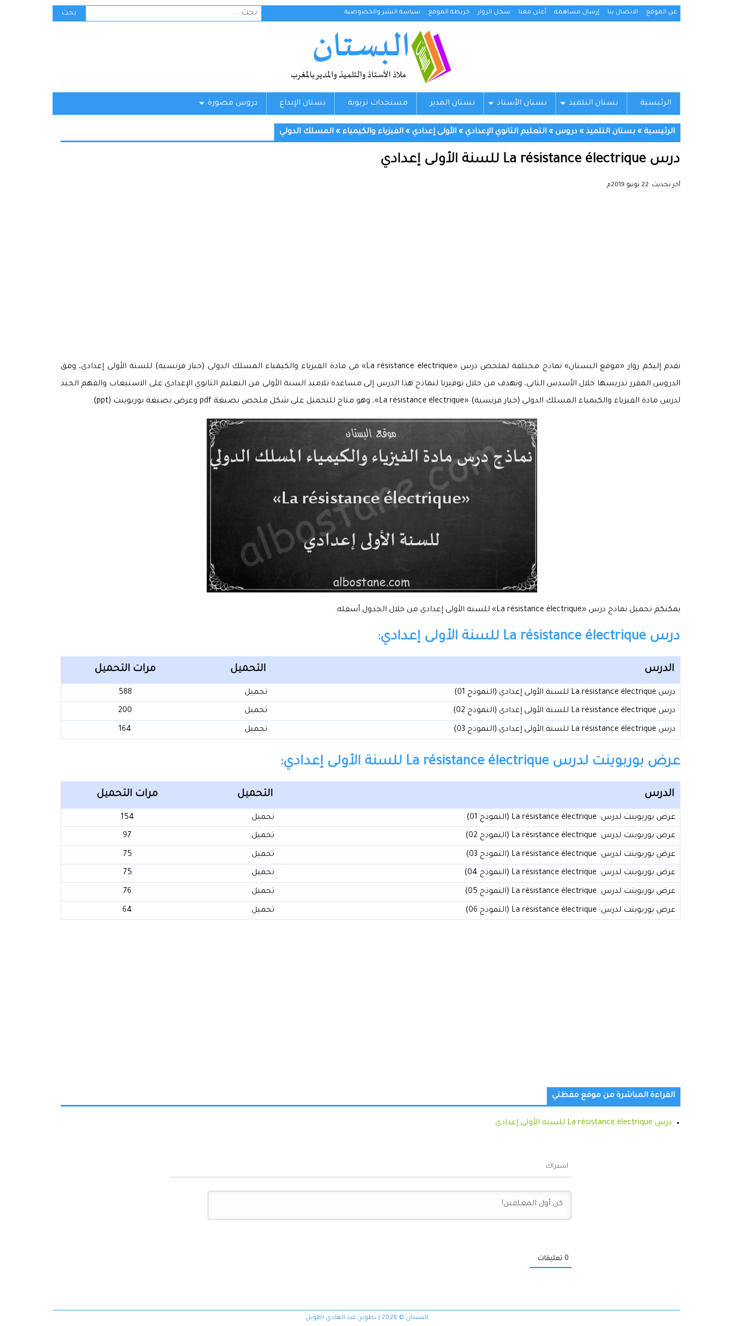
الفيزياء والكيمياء (373, 132)
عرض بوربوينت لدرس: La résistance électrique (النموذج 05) (570, 892)
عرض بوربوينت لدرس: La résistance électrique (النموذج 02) (570, 836)
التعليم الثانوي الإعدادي (506, 132)
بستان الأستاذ (522, 103)
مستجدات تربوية (378, 103)
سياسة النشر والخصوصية (382, 12)
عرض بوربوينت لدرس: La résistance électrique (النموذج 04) (570, 873)
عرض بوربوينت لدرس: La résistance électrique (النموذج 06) (570, 910)
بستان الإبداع (303, 103)
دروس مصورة (233, 103)
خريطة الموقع (449, 12)
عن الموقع (661, 12)
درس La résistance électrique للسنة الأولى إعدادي (583, 1123)
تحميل (256, 692)
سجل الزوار (494, 12)
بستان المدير (452, 103)
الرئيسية (655, 103)
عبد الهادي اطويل (330, 1318)
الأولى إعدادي (434, 132)
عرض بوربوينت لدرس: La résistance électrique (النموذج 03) (571, 855)
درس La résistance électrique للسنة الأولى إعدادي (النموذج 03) (564, 730)
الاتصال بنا (622, 12)
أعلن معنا (532, 12)
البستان (370, 57)
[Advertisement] (370, 279)
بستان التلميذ (593, 103)
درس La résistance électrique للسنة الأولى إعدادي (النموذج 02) (564, 711)
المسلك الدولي (307, 132)
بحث (69, 13)
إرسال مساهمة (576, 12)
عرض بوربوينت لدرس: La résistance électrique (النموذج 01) (571, 818)
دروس (566, 132)
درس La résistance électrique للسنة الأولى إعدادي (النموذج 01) (565, 692)
